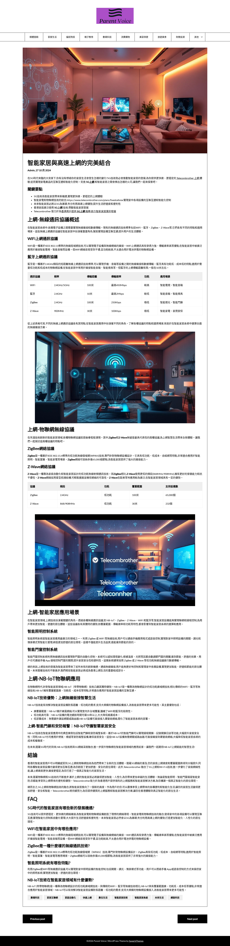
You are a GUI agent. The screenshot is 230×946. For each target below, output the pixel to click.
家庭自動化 (70, 897)
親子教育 (88, 37)
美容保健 (143, 37)
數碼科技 (107, 37)
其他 (196, 37)
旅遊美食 (162, 37)
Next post (192, 918)
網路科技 (175, 897)
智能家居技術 (121, 897)
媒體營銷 (34, 37)
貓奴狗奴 (70, 37)
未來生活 (159, 897)
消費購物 (125, 37)
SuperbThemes (136, 941)
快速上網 (87, 897)
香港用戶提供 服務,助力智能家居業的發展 (88, 211)
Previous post (37, 918)
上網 (91, 181)
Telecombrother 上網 (188, 178)
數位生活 (103, 897)
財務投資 (180, 37)
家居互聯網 (52, 897)
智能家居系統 (141, 897)
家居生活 (52, 37)
